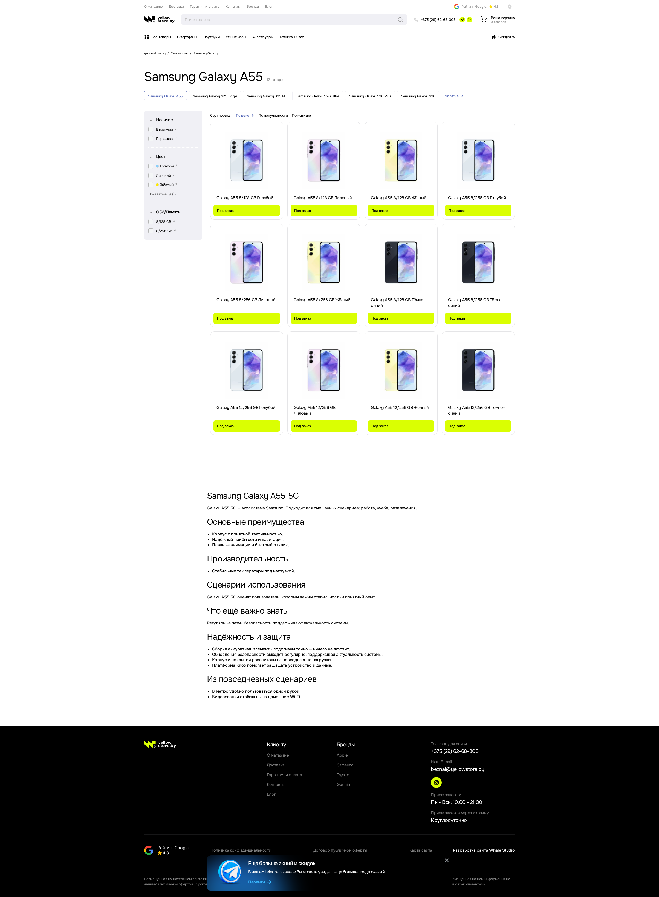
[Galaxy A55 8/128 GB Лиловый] (324, 160)
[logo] (159, 19)
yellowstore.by (155, 53)
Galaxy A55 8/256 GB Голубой (477, 197)
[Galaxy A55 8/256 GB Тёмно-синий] (478, 262)
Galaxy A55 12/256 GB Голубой (245, 407)
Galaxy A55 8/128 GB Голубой (244, 197)
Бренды (253, 6)
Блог (269, 6)
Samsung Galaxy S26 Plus (370, 96)
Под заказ (225, 210)
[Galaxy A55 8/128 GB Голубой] (246, 160)
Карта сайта (420, 850)
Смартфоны (187, 37)
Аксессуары (262, 37)
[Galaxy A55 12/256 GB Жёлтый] (401, 370)
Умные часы (236, 37)
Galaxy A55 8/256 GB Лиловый (245, 300)
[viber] (469, 19)
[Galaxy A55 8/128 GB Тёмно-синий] (401, 262)
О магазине (153, 6)
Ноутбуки (211, 37)
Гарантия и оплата (204, 6)
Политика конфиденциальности (240, 850)
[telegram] (462, 19)
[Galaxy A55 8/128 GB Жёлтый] (401, 160)
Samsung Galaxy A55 (165, 96)
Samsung (345, 765)
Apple (342, 755)
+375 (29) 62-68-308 (454, 751)
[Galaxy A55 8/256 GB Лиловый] (246, 262)
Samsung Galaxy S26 (418, 96)
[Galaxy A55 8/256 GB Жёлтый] (324, 262)
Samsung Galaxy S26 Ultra (317, 96)
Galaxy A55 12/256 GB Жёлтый (400, 407)
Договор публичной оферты (340, 850)
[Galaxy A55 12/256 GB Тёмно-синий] (478, 370)
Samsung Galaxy (205, 53)
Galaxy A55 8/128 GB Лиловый (323, 197)
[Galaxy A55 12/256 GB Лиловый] (324, 370)
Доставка (176, 6)
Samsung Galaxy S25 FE (267, 96)
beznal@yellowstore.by (457, 769)
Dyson (343, 774)
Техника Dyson (292, 37)
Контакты (233, 6)
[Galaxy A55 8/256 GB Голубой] (478, 160)
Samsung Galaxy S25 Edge (215, 96)
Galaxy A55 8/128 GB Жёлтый (399, 197)
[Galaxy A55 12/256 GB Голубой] (246, 370)
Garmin (343, 784)
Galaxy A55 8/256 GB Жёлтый (322, 300)
